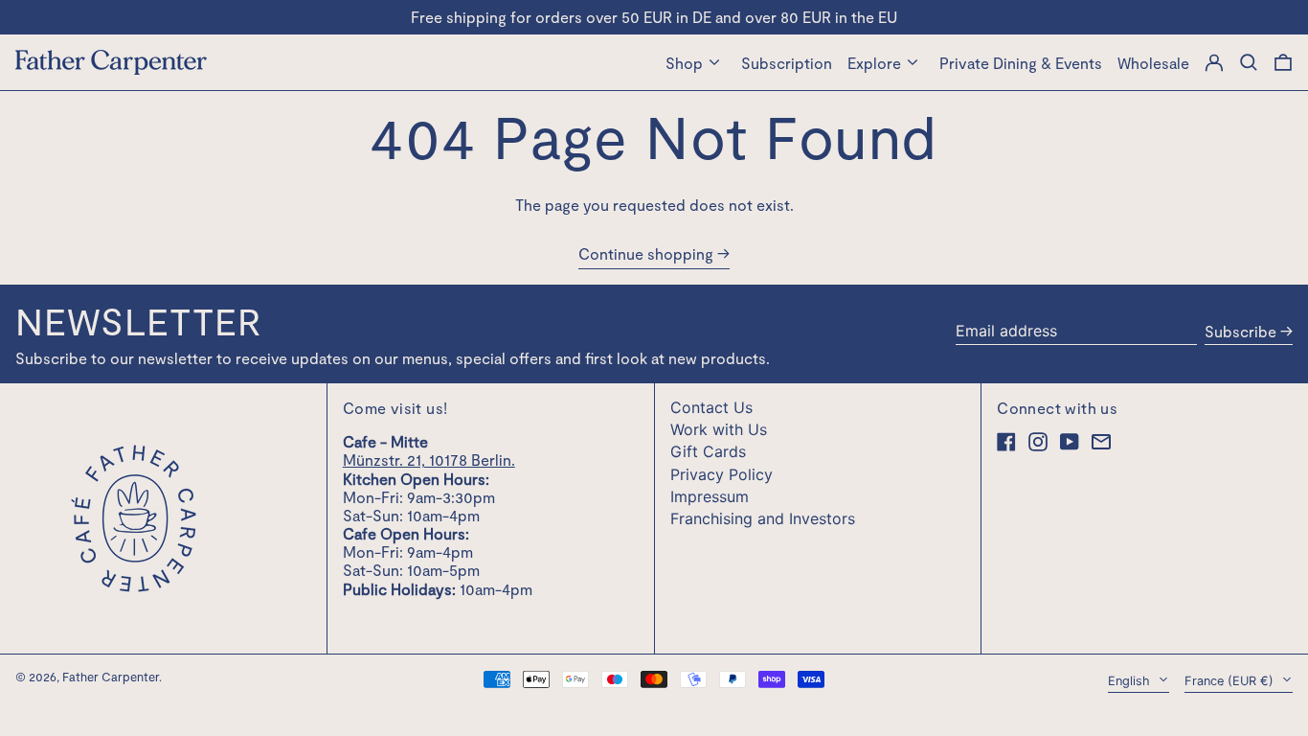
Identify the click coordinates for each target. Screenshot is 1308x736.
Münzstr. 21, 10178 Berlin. (429, 459)
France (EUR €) (1230, 681)
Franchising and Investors (762, 518)
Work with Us (718, 429)
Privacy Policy (721, 474)
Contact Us (711, 407)
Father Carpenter (110, 676)
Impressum (709, 496)
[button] (1283, 62)
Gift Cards (708, 451)
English (1131, 681)
